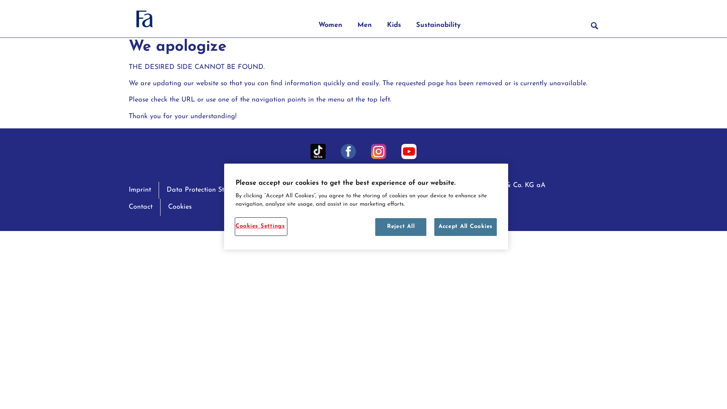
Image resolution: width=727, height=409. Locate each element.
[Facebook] (348, 151)
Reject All (401, 226)
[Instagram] (378, 151)
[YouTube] (409, 151)
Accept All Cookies (465, 226)
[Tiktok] (318, 151)
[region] (366, 207)
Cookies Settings (260, 226)
